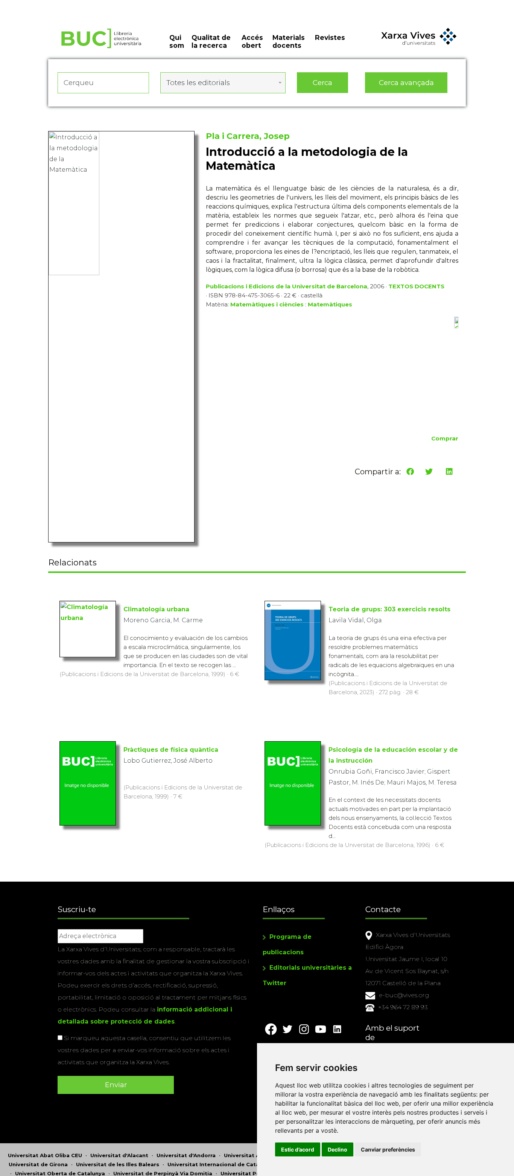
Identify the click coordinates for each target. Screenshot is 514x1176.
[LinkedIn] (449, 471)
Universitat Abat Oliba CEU (45, 1155)
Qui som (176, 41)
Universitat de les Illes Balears (117, 1164)
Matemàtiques (330, 304)
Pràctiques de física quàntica (170, 749)
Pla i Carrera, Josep (248, 136)
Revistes (330, 37)
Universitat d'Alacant (119, 1155)
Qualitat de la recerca (211, 41)
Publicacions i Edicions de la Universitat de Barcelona (286, 286)
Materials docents (288, 41)
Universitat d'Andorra (186, 1155)
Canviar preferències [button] (388, 1149)
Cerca (322, 82)
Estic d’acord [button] (297, 1149)
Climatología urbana (156, 609)
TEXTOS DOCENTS (416, 286)
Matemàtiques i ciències (267, 304)
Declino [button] (337, 1149)
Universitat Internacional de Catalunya (220, 1164)
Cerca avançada (406, 82)
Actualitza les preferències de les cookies (71, 5)
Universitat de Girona (38, 1164)
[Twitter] (428, 471)
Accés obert (252, 41)
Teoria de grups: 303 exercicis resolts (389, 609)
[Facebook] (410, 471)
